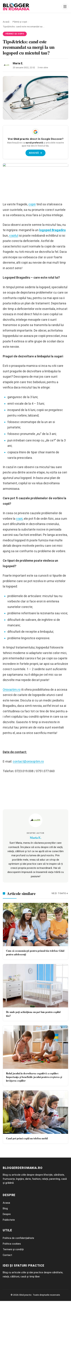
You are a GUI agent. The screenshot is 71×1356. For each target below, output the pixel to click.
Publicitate (9, 1219)
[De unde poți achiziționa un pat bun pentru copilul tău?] (35, 985)
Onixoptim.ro (11, 689)
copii (19, 518)
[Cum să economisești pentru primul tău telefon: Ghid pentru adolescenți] (35, 924)
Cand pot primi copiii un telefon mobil (27, 1138)
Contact (7, 1255)
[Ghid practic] (31, 6)
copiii (32, 204)
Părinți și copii (20, 21)
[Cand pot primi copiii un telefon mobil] (35, 1112)
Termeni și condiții (13, 1249)
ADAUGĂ (35, 153)
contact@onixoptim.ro (28, 761)
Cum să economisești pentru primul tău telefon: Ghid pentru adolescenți (35, 952)
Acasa (6, 1202)
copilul (13, 235)
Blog (5, 1208)
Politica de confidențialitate (18, 1238)
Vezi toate (59, 893)
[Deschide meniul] (65, 6)
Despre (7, 1214)
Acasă (6, 21)
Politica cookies (12, 1243)
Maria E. (18, 63)
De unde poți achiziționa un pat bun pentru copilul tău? (33, 1013)
